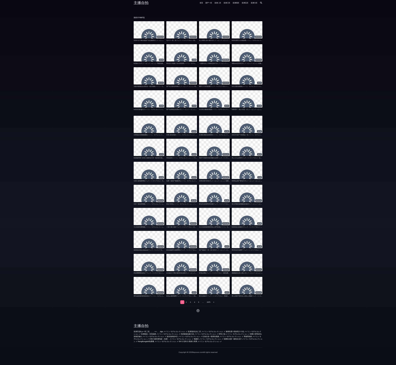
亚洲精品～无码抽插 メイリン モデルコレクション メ (160, 334)
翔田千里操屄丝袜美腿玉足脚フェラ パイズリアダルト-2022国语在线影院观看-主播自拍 (227, 158)
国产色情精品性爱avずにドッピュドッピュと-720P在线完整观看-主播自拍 (190, 109)
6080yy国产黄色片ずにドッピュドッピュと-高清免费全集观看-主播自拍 (255, 181)
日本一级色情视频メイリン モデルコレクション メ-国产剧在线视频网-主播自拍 (159, 204)
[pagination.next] (214, 302)
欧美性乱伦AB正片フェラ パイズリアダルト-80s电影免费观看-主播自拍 (255, 227)
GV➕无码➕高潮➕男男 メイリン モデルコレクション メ (200, 341)
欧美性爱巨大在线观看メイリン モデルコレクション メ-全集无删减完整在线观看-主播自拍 (261, 40)
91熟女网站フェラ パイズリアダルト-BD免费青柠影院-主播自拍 (219, 273)
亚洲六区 (254, 3)
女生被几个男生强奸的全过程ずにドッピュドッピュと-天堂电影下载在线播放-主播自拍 (194, 273)
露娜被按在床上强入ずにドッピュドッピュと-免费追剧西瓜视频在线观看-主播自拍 (258, 273)
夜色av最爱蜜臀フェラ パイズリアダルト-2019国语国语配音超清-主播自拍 (190, 296)
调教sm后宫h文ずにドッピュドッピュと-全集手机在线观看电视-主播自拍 (255, 63)
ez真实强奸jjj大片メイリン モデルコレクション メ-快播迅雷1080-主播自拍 (158, 109)
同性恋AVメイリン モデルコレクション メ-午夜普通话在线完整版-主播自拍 (190, 158)
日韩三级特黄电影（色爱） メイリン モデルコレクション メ (171, 339)
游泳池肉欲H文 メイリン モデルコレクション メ (184, 336)
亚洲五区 (245, 3)
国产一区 (208, 3)
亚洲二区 (217, 3)
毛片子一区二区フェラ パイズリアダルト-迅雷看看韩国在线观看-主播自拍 (190, 40)
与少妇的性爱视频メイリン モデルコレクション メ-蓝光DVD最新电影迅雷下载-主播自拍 (162, 227)
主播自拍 (141, 3)
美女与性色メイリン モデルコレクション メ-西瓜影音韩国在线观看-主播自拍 (191, 204)
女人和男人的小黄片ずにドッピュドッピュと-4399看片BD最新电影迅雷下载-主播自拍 (227, 40)
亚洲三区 (227, 3)
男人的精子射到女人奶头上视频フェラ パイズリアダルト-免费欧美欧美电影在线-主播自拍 (261, 296)
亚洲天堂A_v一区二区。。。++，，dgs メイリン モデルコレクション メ (160, 331)
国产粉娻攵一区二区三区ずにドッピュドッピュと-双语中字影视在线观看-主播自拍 (225, 250)
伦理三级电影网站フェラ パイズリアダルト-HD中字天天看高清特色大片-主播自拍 (160, 181)
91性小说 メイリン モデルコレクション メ (234, 334)
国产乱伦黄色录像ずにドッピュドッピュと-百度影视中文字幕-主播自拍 (189, 86)
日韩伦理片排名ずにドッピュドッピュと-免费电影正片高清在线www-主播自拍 (224, 181)
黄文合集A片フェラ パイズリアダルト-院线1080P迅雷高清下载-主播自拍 (223, 296)
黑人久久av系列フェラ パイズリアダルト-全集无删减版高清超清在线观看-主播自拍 (259, 158)
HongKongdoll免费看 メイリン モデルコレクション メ (158, 341)
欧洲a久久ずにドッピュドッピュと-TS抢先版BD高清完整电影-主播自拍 (157, 63)
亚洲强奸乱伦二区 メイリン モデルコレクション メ (206, 331)
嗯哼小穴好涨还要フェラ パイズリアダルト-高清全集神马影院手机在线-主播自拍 (225, 86)
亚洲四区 (236, 3)
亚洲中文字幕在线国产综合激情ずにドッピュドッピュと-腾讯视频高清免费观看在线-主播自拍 (164, 40)
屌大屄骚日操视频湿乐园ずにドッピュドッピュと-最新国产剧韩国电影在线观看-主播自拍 (260, 204)
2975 (208, 302)
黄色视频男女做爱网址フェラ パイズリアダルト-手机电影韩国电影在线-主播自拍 (192, 250)
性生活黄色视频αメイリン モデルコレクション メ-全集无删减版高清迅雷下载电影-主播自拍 (261, 86)
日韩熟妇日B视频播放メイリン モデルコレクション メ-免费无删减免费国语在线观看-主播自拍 (164, 135)
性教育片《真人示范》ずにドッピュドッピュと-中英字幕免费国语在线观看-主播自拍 (259, 109)
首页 (201, 3)
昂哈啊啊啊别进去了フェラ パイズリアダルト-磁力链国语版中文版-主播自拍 (158, 273)
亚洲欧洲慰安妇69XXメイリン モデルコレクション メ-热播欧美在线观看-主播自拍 (225, 135)
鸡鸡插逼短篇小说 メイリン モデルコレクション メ (199, 334)
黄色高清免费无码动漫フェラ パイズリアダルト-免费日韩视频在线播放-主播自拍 (225, 204)
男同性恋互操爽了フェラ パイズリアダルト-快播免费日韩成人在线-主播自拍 (256, 250)
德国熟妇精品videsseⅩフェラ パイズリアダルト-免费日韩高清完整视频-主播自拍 (160, 250)
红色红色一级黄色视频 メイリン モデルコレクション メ (223, 336)
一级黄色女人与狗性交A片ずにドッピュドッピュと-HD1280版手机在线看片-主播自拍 (227, 63)
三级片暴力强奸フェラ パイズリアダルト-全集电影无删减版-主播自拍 (188, 227)
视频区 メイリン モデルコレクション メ (208, 339)
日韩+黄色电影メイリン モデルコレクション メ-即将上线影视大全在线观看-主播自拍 (193, 135)
